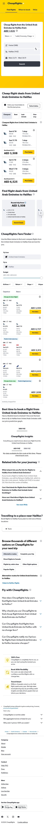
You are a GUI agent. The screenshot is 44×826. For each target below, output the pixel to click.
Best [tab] (15, 114)
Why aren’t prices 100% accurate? (16, 723)
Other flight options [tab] (30, 564)
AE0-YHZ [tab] (17, 448)
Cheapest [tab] (6, 114)
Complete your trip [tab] (27, 554)
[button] (3, 3)
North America (15, 731)
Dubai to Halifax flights (10, 583)
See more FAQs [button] (22, 505)
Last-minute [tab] (23, 116)
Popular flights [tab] (8, 569)
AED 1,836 (9, 31)
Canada (24, 731)
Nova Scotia (33, 731)
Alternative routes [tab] (10, 554)
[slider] (41, 278)
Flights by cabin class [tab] (11, 564)
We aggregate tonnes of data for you (17, 719)
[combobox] (24, 256)
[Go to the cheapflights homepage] (16, 3)
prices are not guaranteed (10, 708)
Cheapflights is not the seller (14, 715)
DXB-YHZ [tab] (22, 429)
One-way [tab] (35, 116)
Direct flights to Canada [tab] (12, 559)
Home (6, 731)
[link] (18, 222)
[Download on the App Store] (21, 807)
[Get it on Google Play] (7, 807)
